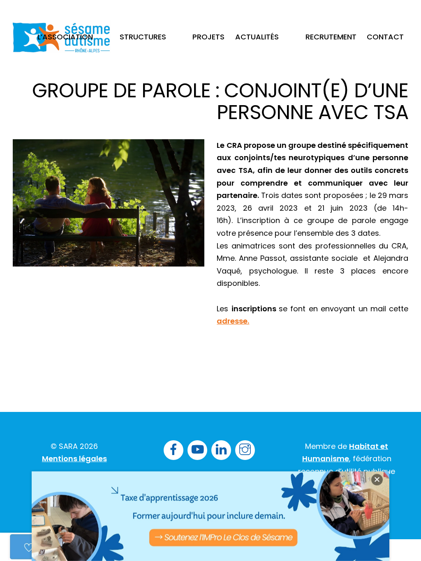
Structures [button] (143, 37)
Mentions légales (74, 458)
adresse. (233, 321)
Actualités (257, 37)
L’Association (65, 37)
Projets (208, 37)
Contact (385, 37)
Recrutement (330, 37)
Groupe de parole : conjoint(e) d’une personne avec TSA (220, 101)
